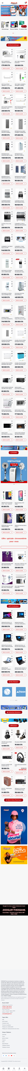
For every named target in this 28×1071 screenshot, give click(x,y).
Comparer (12, 54)
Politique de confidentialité (7, 1027)
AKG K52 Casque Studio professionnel (6, 742)
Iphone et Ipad (5, 1038)
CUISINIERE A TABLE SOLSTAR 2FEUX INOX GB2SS (20, 248)
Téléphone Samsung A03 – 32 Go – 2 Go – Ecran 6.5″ (7, 503)
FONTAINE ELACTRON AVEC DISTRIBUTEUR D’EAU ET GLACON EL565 (7, 295)
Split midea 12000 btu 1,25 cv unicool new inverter (20, 564)
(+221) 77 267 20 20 (6, 1006)
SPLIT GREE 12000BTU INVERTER (20, 62)
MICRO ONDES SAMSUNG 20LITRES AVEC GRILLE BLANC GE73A (7, 389)
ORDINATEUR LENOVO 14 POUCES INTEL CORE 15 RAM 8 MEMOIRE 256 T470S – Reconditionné (21, 670)
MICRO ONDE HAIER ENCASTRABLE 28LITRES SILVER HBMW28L (20, 411)
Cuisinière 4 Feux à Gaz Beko (6, 224)
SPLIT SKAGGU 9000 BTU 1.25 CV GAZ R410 (20, 107)
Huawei (3, 1040)
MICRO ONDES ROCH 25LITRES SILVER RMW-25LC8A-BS (6, 411)
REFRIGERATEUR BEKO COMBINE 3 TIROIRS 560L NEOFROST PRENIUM (20, 132)
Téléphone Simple (6, 1045)
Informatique (6, 29)
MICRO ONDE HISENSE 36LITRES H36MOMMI (20, 433)
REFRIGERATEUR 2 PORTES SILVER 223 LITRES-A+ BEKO (5, 178)
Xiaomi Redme (5, 1043)
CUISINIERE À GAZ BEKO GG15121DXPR (6, 247)
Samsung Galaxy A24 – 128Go (20, 503)
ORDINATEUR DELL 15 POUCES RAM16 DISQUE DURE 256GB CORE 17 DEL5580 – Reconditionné (7, 624)
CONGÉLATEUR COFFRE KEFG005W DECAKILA (6, 363)
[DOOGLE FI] (14, 3)
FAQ (3, 1019)
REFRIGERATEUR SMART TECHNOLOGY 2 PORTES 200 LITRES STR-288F (20, 178)
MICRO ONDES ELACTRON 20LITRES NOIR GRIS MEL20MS (19, 389)
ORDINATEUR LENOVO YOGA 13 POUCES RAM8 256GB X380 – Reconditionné (6, 647)
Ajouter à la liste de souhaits (12, 50)
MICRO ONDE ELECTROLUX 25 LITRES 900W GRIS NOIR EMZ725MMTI (6, 434)
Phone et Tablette (24, 29)
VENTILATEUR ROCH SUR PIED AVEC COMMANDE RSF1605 (7, 588)
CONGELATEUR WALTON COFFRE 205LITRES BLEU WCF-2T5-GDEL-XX (20, 364)
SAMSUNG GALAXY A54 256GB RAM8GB (6, 526)
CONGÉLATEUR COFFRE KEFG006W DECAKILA (20, 341)
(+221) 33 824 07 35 (6, 1008)
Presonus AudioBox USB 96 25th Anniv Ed (6, 765)
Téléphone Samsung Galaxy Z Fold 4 (20, 526)
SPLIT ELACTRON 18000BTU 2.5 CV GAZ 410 (6, 85)
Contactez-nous (5, 1023)
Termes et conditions (6, 1025)
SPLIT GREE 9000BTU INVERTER (19, 587)
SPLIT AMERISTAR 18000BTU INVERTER (6, 62)
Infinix (3, 1041)
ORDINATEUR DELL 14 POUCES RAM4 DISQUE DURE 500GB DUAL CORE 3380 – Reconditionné (20, 647)
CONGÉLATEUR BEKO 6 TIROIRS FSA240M (6, 341)
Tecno (3, 1036)
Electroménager (15, 29)
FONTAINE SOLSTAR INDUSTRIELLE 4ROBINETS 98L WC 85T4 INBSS (20, 295)
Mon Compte (5, 1021)
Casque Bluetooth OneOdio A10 (20, 765)
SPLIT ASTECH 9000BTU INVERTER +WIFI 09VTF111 (6, 108)
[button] (2, 470)
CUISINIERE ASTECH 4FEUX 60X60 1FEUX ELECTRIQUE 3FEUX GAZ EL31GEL (20, 202)
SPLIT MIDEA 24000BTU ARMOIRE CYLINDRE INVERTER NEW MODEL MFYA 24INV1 (20, 86)
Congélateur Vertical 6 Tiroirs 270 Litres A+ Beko (20, 318)
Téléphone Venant (6, 1047)
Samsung (4, 1034)
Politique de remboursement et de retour (10, 1028)
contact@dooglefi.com (7, 1013)
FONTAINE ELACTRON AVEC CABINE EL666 (6, 271)
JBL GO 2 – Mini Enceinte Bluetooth (6, 789)
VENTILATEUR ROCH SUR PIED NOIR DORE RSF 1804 (7, 565)
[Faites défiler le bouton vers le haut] (25, 1064)
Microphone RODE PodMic (20, 742)
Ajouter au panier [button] (6, 68)
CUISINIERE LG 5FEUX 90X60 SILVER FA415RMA (20, 224)
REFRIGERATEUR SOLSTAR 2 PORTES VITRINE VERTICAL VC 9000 (20, 155)
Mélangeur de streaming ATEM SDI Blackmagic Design (20, 790)
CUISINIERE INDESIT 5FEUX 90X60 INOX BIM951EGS (5, 202)
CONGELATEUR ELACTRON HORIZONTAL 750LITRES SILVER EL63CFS (7, 319)
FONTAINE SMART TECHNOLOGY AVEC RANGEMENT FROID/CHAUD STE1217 (20, 272)
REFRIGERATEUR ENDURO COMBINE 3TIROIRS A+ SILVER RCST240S (5, 133)
